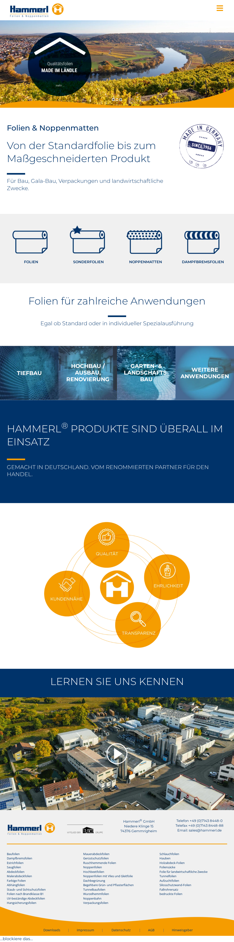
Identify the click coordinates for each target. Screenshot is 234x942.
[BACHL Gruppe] (85, 826)
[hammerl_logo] (36, 5)
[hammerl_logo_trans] (31, 824)
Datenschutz (121, 930)
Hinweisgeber (182, 930)
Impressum (85, 930)
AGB (151, 930)
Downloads (51, 930)
